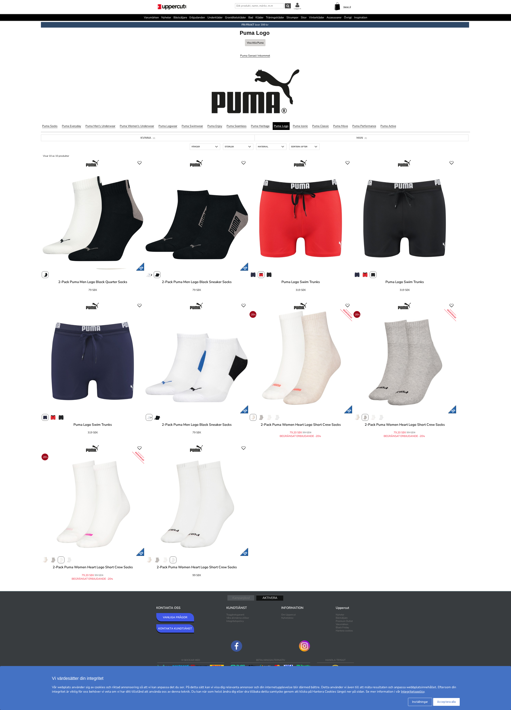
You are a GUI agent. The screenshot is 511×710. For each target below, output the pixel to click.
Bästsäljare (180, 17)
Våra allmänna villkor (237, 617)
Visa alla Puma (255, 42)
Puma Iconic (300, 126)
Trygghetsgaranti (235, 614)
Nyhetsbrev (287, 617)
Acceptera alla (446, 701)
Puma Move (340, 126)
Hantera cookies (344, 630)
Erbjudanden (197, 17)
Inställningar (420, 701)
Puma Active (388, 126)
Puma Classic (320, 126)
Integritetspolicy (235, 621)
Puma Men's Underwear (100, 126)
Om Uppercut (288, 614)
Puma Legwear (167, 126)
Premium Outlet (344, 621)
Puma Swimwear (192, 126)
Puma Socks (49, 126)
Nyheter (166, 17)
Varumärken (151, 17)
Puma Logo (281, 126)
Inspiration (360, 17)
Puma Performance (364, 126)
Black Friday (342, 627)
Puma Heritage (260, 126)
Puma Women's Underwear (137, 126)
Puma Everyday (71, 126)
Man (362, 138)
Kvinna (148, 138)
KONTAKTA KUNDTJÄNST (175, 628)
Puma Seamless (237, 126)
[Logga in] (297, 5)
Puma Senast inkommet (255, 56)
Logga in (297, 8)
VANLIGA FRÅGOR (175, 617)
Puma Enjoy (214, 126)
